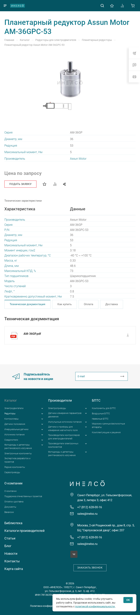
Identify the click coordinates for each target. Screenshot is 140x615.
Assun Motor (78, 158)
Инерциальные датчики (16, 429)
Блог (7, 546)
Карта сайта (13, 569)
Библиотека (13, 523)
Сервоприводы (12, 472)
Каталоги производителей (24, 531)
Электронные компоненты (18, 453)
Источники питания (14, 434)
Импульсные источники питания (65, 422)
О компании (13, 483)
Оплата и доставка (13, 501)
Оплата (88, 304)
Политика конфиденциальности (49, 605)
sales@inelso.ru (87, 513)
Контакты (12, 561)
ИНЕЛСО (17, 5)
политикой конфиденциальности (95, 606)
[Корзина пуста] (133, 5)
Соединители (11, 440)
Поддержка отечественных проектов (23, 496)
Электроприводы (57, 408)
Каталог (10, 400)
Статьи (9, 538)
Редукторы (9, 413)
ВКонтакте (73, 554)
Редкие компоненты (14, 467)
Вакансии (9, 512)
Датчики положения (14, 424)
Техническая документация (27, 304)
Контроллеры (11, 419)
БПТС (96, 400)
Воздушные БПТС (101, 413)
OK (128, 599)
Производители (60, 400)
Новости (10, 553)
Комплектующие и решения (106, 432)
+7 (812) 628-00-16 (89, 507)
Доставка (111, 304)
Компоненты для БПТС (104, 408)
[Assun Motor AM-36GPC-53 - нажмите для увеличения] (70, 82)
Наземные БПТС (100, 419)
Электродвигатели (14, 408)
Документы (10, 507)
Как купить (64, 304)
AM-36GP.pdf (32, 333)
